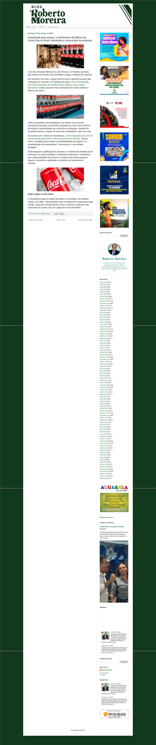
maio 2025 (103, 317)
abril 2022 (103, 404)
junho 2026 (103, 287)
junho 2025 (103, 315)
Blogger (82, 730)
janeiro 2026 (104, 299)
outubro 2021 (104, 417)
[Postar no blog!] (57, 214)
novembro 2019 (105, 471)
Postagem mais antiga (85, 220)
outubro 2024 (104, 334)
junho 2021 (103, 427)
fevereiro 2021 (104, 436)
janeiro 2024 (104, 354)
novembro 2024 (105, 331)
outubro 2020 (104, 445)
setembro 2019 (104, 476)
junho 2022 (103, 399)
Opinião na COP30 (107, 646)
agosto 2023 (103, 366)
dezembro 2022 (105, 385)
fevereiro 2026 (104, 296)
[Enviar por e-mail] (55, 214)
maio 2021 (103, 429)
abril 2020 (103, 459)
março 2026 (103, 294)
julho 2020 (103, 452)
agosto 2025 (103, 310)
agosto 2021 (103, 422)
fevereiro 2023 (104, 380)
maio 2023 (103, 373)
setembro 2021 (104, 420)
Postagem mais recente (35, 220)
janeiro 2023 (104, 382)
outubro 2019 (104, 473)
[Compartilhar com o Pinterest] (63, 214)
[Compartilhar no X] (59, 214)
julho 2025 (103, 312)
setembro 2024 (104, 336)
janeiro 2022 (104, 410)
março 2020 (103, 462)
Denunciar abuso (106, 517)
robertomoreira (107, 670)
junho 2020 (103, 455)
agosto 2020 (103, 450)
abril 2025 (103, 320)
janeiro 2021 (104, 439)
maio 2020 (103, 457)
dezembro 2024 (105, 329)
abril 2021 (103, 431)
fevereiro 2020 (104, 464)
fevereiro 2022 (104, 408)
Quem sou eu (53, 27)
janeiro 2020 (104, 466)
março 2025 (103, 322)
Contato (42, 27)
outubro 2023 (104, 362)
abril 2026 (103, 292)
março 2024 (103, 350)
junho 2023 (103, 371)
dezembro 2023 (105, 357)
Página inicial (30, 27)
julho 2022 (103, 397)
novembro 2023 (105, 359)
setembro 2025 (104, 308)
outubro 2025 (104, 306)
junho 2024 (103, 343)
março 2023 (103, 378)
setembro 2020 (104, 448)
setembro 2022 (104, 392)
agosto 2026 (103, 282)
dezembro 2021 (105, 413)
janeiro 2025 (104, 327)
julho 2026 (103, 285)
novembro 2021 (105, 415)
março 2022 (103, 406)
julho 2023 (103, 369)
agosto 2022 (103, 394)
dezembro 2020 (105, 441)
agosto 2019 (103, 478)
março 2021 (103, 434)
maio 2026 (103, 289)
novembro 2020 (105, 443)
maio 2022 (103, 401)
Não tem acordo (116, 632)
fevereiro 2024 (104, 352)
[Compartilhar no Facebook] (61, 214)
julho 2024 (103, 341)
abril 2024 (103, 347)
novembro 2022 (105, 387)
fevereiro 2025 (104, 324)
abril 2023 (103, 376)
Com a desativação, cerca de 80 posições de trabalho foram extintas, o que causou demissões (58, 85)
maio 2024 (103, 345)
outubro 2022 (104, 389)
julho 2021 (103, 424)
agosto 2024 (103, 338)
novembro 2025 (105, 303)
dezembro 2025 (105, 301)
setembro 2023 (104, 364)
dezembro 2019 (105, 469)
